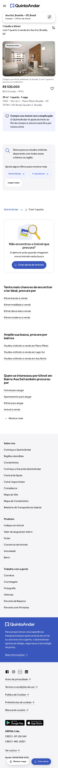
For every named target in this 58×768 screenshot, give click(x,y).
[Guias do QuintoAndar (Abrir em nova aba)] (20, 672)
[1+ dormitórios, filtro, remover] (47, 174)
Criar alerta (43, 761)
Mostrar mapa (19, 761)
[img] (29, 58)
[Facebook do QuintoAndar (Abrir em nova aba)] (7, 672)
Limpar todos (13, 183)
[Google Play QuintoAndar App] (15, 723)
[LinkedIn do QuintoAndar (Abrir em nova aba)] (26, 672)
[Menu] (4, 6)
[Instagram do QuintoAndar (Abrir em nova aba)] (13, 672)
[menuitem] (11, 210)
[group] (29, 75)
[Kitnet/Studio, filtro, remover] (23, 174)
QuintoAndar (11, 210)
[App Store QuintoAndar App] (35, 723)
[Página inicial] (25, 6)
